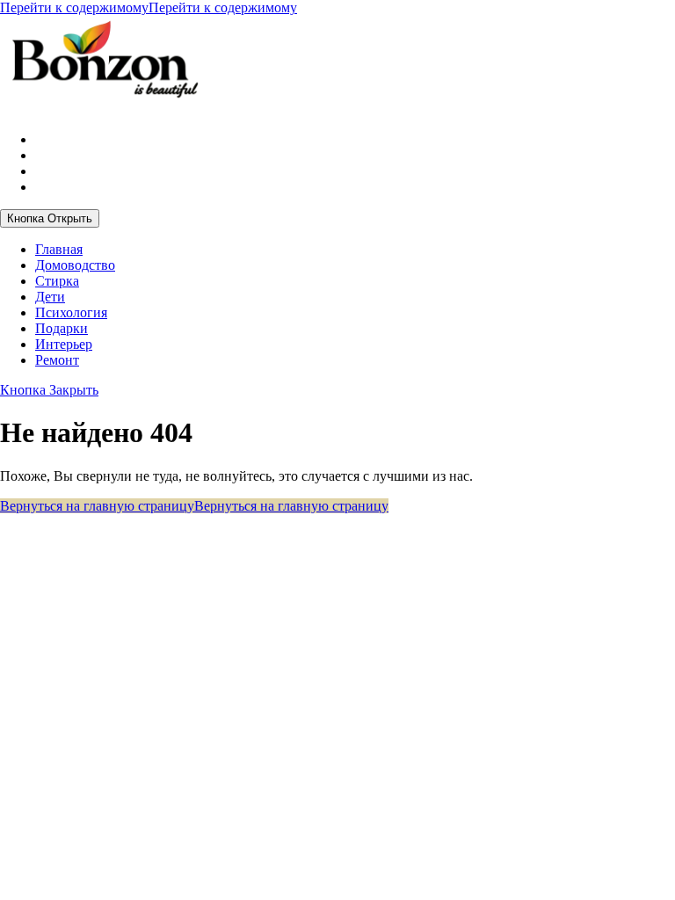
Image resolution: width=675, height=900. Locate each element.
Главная (59, 249)
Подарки (61, 328)
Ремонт (57, 359)
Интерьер (63, 344)
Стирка (57, 280)
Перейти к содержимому (148, 7)
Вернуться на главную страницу (194, 505)
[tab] (49, 218)
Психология (71, 312)
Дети (50, 296)
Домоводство (75, 265)
